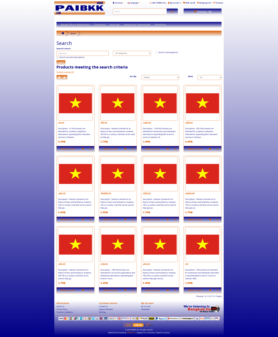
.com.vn (147, 122)
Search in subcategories (168, 52)
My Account (146, 306)
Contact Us (103, 306)
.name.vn (190, 193)
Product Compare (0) (65, 72)
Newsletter (145, 309)
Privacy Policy (61, 309)
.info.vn (147, 193)
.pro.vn (146, 263)
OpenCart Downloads (137, 25)
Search (73, 33)
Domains (99, 25)
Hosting (115, 25)
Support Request (106, 309)
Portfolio (160, 25)
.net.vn (61, 263)
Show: (190, 76)
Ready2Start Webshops (75, 25)
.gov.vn (62, 193)
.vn (186, 263)
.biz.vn (103, 122)
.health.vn (105, 193)
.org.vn (104, 263)
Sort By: (133, 76)
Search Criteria (63, 48)
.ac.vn (61, 122)
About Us (60, 306)
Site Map (102, 312)
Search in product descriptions (72, 57)
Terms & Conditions (64, 312)
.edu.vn (189, 122)
